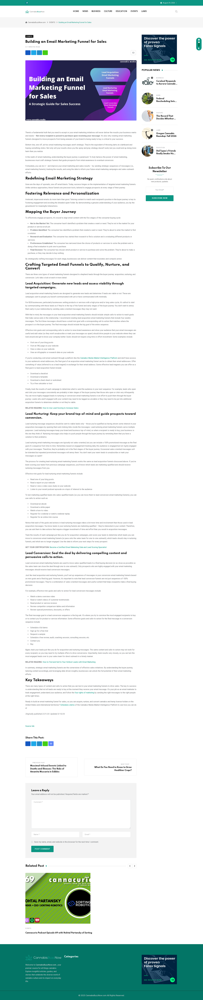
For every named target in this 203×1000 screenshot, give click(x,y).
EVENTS (134, 11)
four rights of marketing (84, 693)
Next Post (125, 764)
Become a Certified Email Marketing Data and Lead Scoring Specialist (78, 547)
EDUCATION (121, 11)
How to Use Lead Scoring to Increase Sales (60, 408)
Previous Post (39, 763)
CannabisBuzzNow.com (96, 995)
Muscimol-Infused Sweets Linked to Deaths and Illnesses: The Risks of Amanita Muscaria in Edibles (48, 769)
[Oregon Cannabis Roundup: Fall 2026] (147, 133)
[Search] (176, 11)
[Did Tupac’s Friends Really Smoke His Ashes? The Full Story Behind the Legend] (147, 151)
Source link (29, 726)
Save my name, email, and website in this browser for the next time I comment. (66, 842)
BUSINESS (96, 11)
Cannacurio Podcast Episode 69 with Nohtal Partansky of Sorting (58, 933)
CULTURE (108, 11)
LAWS (144, 11)
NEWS (85, 11)
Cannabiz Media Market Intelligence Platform (98, 358)
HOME (76, 11)
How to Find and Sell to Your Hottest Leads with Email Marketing (69, 662)
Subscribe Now (160, 198)
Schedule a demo (67, 705)
